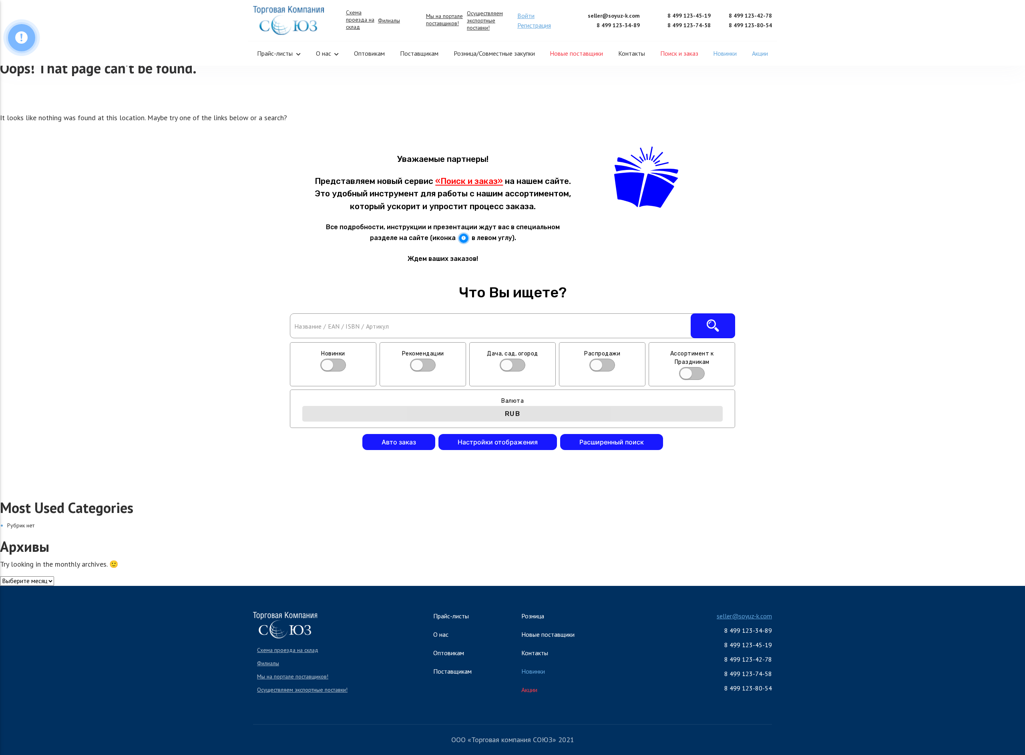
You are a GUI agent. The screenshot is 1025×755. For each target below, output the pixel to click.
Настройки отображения (498, 442)
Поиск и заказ (679, 53)
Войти (526, 16)
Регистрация (534, 25)
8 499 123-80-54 (750, 25)
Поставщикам (419, 53)
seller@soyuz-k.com (614, 15)
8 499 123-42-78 (750, 15)
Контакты (631, 53)
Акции (760, 53)
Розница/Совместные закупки (494, 53)
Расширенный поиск (611, 442)
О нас (323, 53)
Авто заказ (399, 442)
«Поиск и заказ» (469, 181)
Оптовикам (369, 53)
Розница (532, 616)
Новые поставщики (576, 53)
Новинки (725, 53)
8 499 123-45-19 (689, 15)
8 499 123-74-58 (689, 25)
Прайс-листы (275, 53)
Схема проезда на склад (360, 19)
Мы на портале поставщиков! (444, 19)
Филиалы (389, 20)
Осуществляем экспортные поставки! (485, 20)
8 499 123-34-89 (618, 25)
